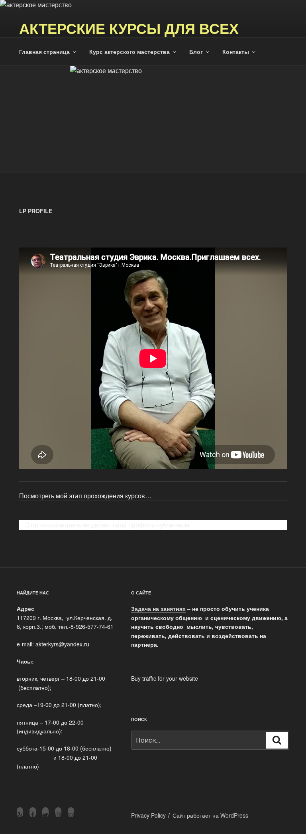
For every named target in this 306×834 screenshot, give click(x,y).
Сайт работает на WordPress (210, 815)
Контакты (235, 51)
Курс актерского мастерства (129, 51)
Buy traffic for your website (164, 678)
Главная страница (44, 51)
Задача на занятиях (158, 608)
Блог (196, 51)
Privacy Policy (148, 815)
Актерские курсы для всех (129, 28)
